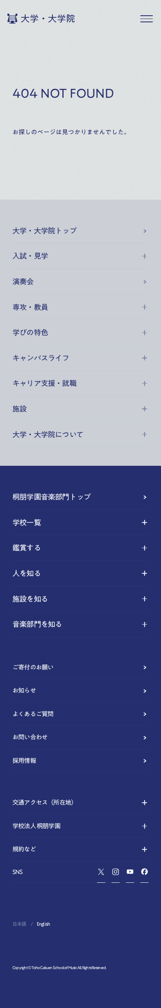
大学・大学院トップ (44, 230)
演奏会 (23, 281)
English (43, 923)
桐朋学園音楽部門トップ (51, 496)
